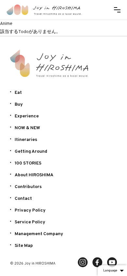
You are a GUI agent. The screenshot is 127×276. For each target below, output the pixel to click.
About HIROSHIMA (34, 175)
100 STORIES (28, 163)
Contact (23, 198)
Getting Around (31, 151)
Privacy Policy (30, 210)
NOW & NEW (27, 128)
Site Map (24, 246)
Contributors (28, 187)
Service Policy (30, 222)
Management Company (39, 234)
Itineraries (26, 140)
